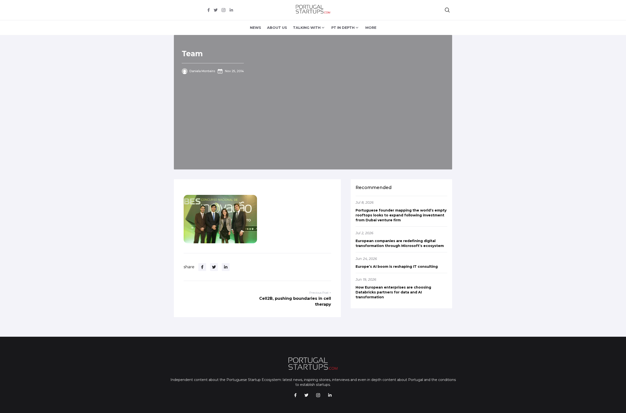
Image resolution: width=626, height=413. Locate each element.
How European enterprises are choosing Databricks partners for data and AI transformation (393, 292)
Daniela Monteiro (202, 71)
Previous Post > (320, 292)
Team (192, 53)
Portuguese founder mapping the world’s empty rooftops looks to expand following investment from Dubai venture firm (401, 215)
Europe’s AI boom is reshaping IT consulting (397, 266)
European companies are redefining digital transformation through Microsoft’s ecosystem (400, 243)
